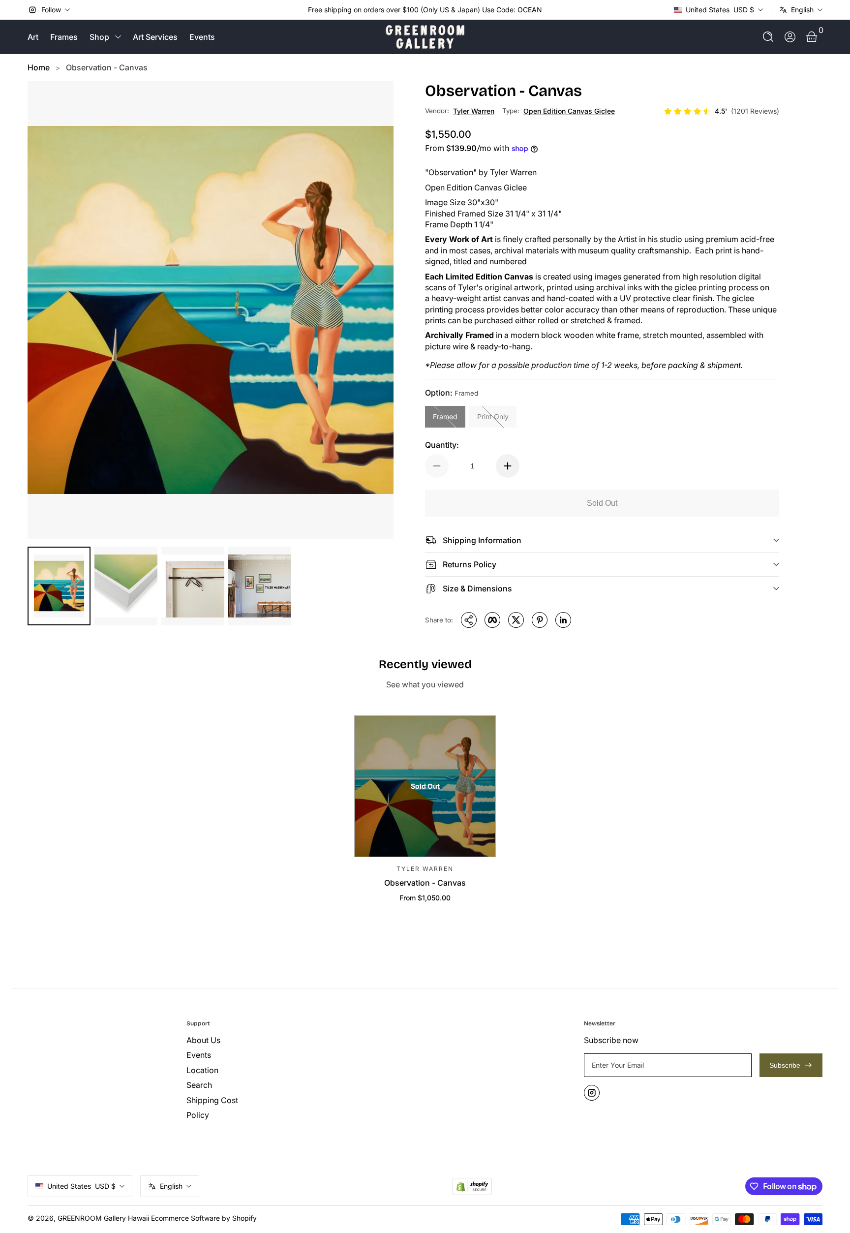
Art (33, 37)
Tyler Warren (473, 111)
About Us (203, 1040)
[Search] (768, 37)
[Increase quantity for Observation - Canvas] (507, 466)
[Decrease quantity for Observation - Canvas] (437, 466)
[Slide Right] (550, 10)
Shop (99, 37)
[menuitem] (261, 1040)
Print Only (493, 416)
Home (39, 67)
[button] (768, 37)
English (802, 9)
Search (199, 1085)
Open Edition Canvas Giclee (569, 111)
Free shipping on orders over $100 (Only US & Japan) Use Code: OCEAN (425, 9)
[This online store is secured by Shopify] (472, 1186)
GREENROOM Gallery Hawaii (103, 1218)
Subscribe (784, 1065)
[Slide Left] (300, 10)
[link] (721, 111)
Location (202, 1070)
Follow (51, 9)
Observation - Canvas (107, 67)
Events (202, 37)
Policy (197, 1115)
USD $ (720, 9)
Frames (64, 37)
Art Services (155, 37)
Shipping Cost (212, 1100)
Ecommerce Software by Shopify (204, 1218)
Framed (445, 416)
